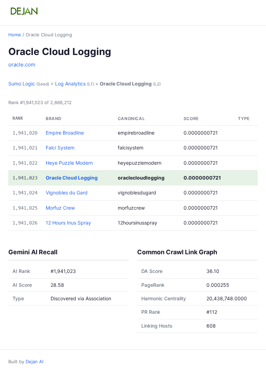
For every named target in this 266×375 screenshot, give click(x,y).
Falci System (60, 147)
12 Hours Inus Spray (68, 223)
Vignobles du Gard (67, 192)
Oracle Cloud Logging (72, 178)
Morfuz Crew (60, 208)
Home (14, 34)
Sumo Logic (21, 83)
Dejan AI (34, 361)
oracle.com (21, 64)
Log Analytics (70, 83)
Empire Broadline (65, 133)
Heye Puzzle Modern (69, 163)
